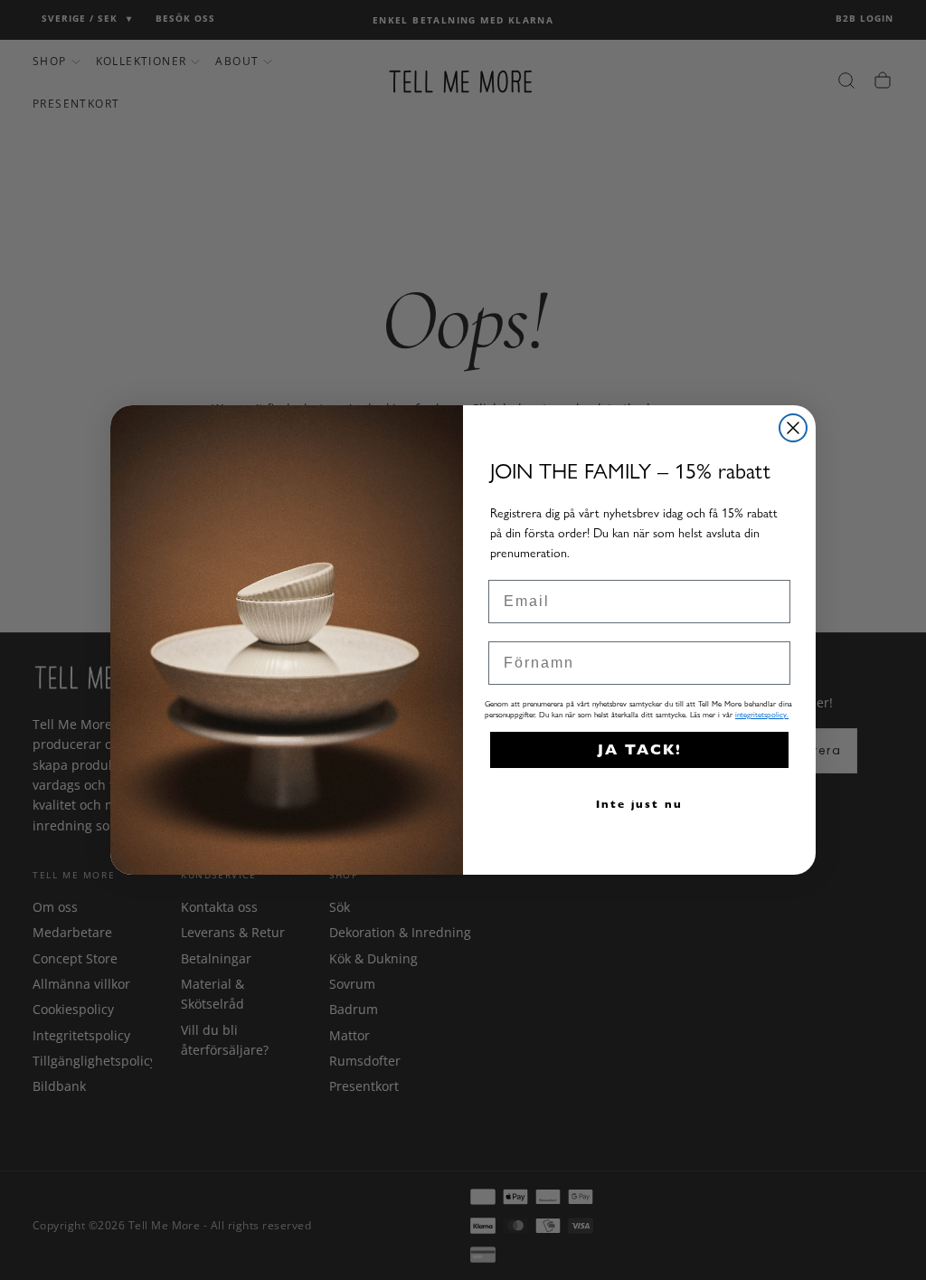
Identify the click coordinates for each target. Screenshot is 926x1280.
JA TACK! (640, 749)
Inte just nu (639, 804)
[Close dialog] (793, 427)
